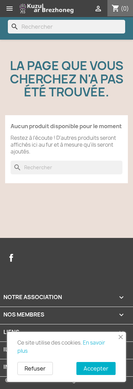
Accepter (96, 368)
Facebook (11, 257)
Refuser (35, 368)
